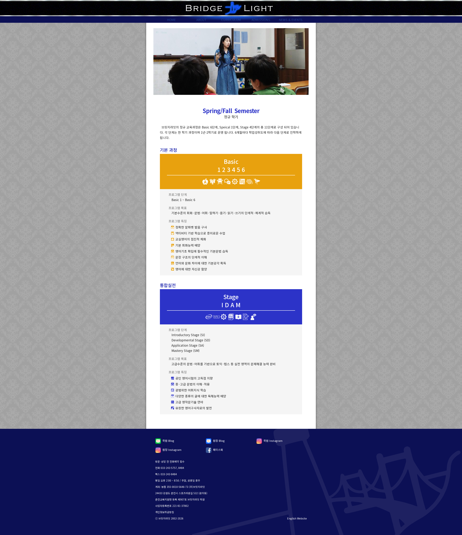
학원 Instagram (272, 441)
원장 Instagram (171, 450)
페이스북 (218, 450)
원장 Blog (219, 441)
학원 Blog (168, 441)
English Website (297, 518)
